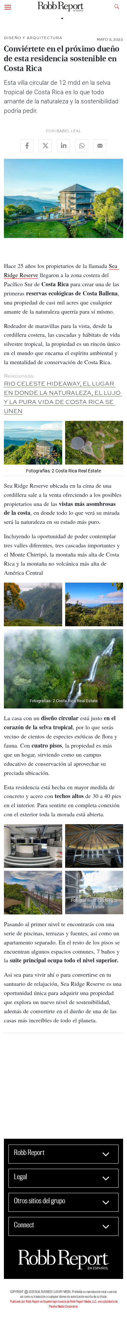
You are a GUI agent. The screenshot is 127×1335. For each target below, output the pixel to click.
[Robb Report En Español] (61, 7)
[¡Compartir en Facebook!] (27, 145)
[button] (8, 6)
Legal (20, 1176)
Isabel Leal (68, 131)
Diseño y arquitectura (33, 37)
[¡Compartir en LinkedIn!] (63, 145)
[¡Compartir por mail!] (99, 145)
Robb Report (29, 1152)
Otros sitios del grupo (39, 1200)
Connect (24, 1224)
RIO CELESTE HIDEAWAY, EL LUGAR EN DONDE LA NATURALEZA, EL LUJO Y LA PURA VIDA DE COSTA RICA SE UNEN (63, 397)
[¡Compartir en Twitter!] (45, 145)
